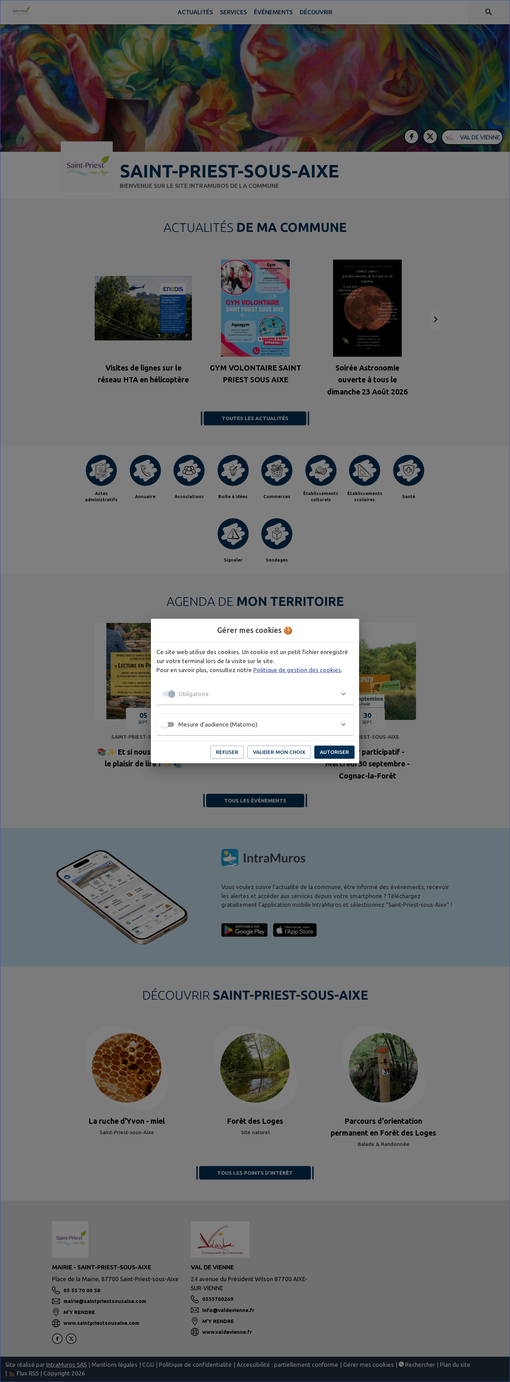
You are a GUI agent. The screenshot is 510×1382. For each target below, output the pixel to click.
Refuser (227, 752)
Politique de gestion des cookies (297, 670)
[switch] (164, 724)
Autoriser (334, 752)
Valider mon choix (279, 752)
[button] (255, 694)
